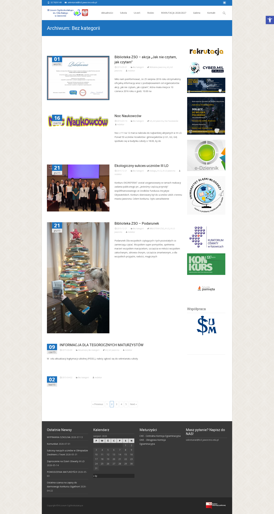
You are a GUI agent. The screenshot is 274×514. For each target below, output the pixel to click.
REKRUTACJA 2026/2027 (173, 12)
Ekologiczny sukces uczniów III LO (141, 166)
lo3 (168, 67)
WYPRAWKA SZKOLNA (58, 437)
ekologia (153, 170)
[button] (270, 20)
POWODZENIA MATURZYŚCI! (62, 471)
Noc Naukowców (127, 116)
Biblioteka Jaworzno (158, 67)
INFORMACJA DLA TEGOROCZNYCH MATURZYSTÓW (102, 345)
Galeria (196, 12)
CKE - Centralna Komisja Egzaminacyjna (160, 435)
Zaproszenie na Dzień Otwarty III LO (66, 461)
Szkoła (123, 12)
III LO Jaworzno (169, 170)
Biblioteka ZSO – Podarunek (136, 223)
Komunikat (52, 443)
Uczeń (137, 12)
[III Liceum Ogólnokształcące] (65, 12)
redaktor (131, 70)
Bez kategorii (138, 67)
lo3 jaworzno (158, 121)
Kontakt (211, 12)
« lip (95, 475)
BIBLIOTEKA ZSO (157, 228)
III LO (159, 170)
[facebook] (224, 3)
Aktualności (107, 12)
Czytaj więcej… (122, 97)
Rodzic (150, 12)
